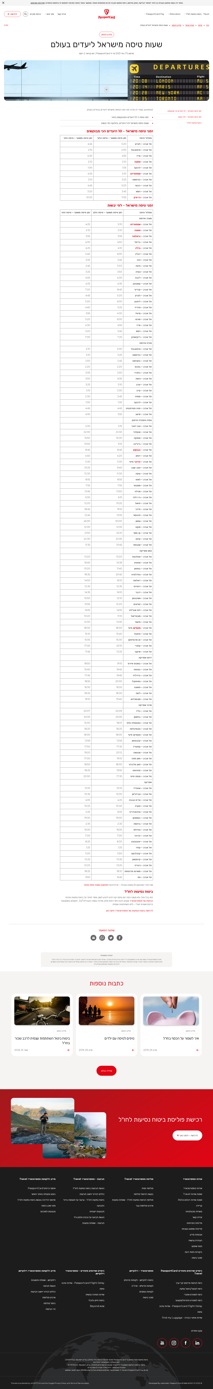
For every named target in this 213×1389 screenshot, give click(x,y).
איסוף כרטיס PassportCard (41, 1188)
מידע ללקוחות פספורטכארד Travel (37, 1179)
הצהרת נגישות (195, 1240)
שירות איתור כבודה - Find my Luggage (182, 1317)
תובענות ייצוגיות (97, 1211)
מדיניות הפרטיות (194, 1223)
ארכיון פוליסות (48, 1297)
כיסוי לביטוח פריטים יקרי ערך (189, 1282)
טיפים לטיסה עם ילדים (119, 1038)
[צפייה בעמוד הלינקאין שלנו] (197, 1343)
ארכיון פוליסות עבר (144, 1205)
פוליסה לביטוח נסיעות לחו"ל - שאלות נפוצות (132, 1199)
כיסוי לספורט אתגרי (193, 1294)
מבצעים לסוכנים (47, 1211)
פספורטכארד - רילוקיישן (141, 1270)
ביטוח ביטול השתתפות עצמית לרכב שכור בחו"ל (42, 1040)
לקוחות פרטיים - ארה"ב (142, 1285)
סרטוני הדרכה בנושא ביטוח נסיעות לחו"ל (36, 1199)
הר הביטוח (50, 1309)
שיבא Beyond (97, 1306)
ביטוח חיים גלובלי (96, 1300)
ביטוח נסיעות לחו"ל (193, 123)
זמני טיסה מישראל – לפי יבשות (189, 117)
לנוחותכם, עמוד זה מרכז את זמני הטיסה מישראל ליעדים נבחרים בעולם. (119, 109)
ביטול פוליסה (49, 1303)
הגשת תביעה (49, 1285)
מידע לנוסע (176, 25)
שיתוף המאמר (106, 930)
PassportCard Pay (155, 14)
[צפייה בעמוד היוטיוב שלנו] (162, 1343)
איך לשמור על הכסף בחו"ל (181, 1038)
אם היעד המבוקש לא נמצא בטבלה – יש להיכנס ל (118, 884)
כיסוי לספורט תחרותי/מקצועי (188, 1300)
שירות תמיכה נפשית (95, 1294)
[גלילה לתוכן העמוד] (106, 89)
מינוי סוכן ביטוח (48, 1205)
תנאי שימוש (197, 1246)
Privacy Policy (60, 1383)
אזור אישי (50, 14)
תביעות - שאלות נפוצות (93, 1223)
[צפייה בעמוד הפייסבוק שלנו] (185, 1343)
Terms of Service (77, 1383)
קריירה (199, 1205)
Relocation (175, 14)
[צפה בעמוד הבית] (106, 14)
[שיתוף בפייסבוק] (119, 938)
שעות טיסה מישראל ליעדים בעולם (106, 44)
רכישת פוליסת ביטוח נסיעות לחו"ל (160, 1119)
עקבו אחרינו (196, 1330)
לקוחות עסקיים (146, 1291)
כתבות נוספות (106, 983)
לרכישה (13, 14)
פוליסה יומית (147, 1188)
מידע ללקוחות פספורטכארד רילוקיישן (37, 1270)
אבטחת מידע (196, 1234)
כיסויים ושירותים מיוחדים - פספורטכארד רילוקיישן (84, 1272)
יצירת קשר (61, 14)
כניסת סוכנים (35, 14)
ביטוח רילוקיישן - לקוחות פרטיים (138, 1280)
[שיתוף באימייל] (93, 938)
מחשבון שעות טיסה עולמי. (96, 884)
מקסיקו (136, 628)
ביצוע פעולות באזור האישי (43, 1194)
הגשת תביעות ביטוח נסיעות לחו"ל (88, 1188)
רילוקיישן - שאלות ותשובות (43, 1280)
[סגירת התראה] (3, 3)
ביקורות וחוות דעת (193, 1252)
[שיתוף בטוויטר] (111, 938)
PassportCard (175, 1383)
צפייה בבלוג (106, 1070)
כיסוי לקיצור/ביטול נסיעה (191, 1288)
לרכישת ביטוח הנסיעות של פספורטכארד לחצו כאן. (129, 910)
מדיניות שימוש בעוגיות (192, 1228)
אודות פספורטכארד (192, 1179)
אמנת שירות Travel (192, 1194)
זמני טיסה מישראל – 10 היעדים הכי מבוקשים (184, 111)
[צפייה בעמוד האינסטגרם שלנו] (174, 1343)
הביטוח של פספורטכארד (141, 900)
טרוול (200, 25)
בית (207, 25)
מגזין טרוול (189, 25)
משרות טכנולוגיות (194, 1211)
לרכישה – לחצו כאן (189, 1135)
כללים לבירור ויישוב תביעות (92, 1194)
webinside (165, 1383)
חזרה (6, 25)
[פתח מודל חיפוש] (25, 14)
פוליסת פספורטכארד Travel (138, 1179)
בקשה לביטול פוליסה (143, 1194)
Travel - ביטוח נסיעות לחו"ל (197, 14)
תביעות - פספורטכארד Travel (88, 1179)
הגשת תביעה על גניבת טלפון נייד (89, 1217)
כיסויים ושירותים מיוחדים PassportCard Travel (181, 1272)
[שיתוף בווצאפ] (102, 938)
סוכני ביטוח (197, 1257)
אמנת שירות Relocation (190, 1199)
